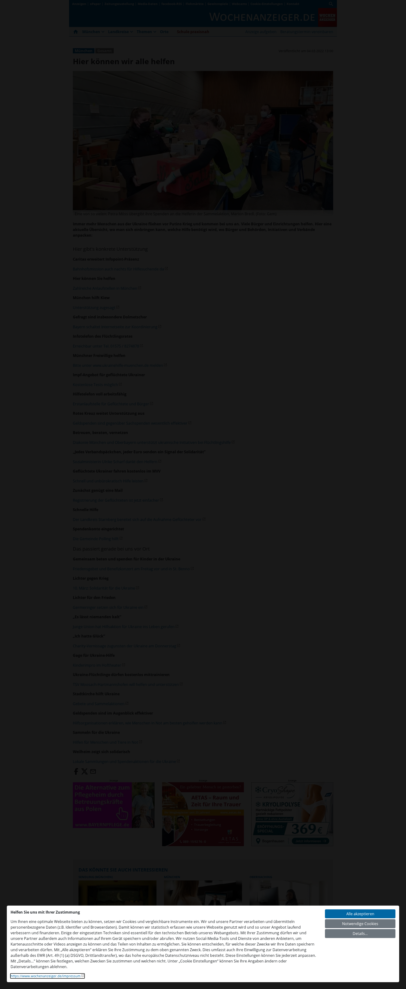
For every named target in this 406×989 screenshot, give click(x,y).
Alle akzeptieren (360, 913)
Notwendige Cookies (360, 923)
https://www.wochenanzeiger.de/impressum (46, 976)
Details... (360, 933)
